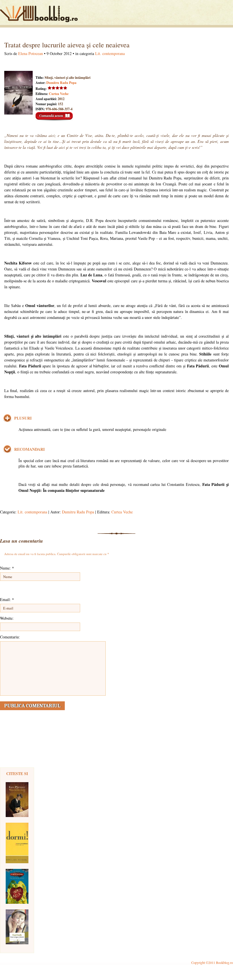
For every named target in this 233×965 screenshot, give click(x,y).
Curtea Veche (58, 93)
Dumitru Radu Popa (61, 82)
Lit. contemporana (110, 53)
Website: (7, 618)
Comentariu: (10, 637)
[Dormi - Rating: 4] (17, 843)
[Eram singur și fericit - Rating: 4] (17, 926)
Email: (7, 599)
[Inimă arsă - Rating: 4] (17, 886)
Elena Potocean (30, 53)
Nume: (7, 568)
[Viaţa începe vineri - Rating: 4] (17, 799)
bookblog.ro (40, 14)
